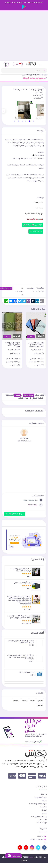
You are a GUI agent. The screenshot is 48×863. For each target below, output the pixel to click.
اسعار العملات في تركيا (39, 816)
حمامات (24, 700)
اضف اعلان (16, 855)
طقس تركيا (43, 819)
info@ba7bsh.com (36, 839)
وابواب (32, 700)
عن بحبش (43, 793)
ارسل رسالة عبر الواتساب (31, 224)
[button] (33, 121)
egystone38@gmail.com (30, 500)
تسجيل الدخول (28, 395)
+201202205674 (36, 231)
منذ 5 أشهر (38, 353)
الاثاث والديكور (35, 74)
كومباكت (16, 700)
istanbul (40, 836)
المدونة (44, 813)
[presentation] (44, 111)
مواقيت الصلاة (42, 822)
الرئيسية (44, 74)
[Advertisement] (24, 36)
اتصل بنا (44, 809)
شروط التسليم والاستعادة (38, 803)
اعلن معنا (43, 806)
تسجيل (17, 395)
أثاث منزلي (25, 74)
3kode (30, 857)
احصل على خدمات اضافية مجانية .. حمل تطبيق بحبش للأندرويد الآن (24, 2)
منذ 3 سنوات (37, 98)
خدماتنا (44, 800)
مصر (17, 64)
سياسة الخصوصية (41, 797)
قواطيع (40, 700)
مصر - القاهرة (37, 95)
